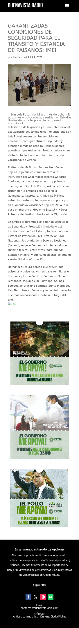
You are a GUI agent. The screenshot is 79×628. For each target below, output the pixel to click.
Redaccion (19, 57)
